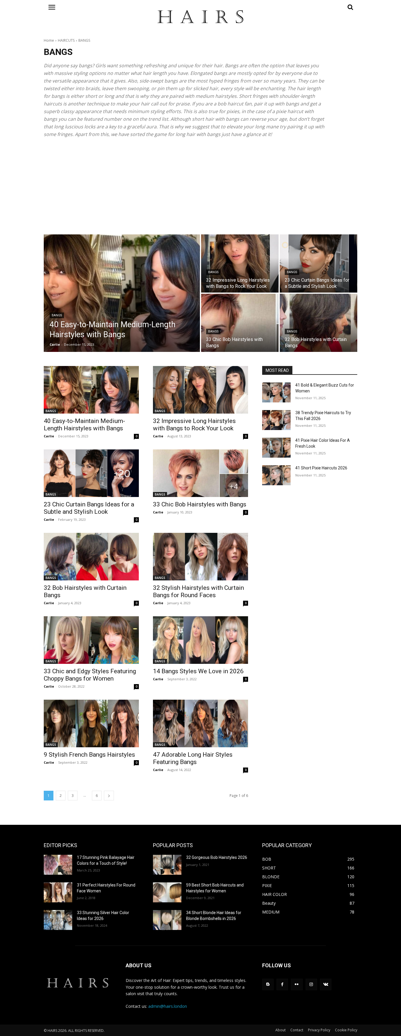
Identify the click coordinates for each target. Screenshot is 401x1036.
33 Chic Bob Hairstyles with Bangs (199, 504)
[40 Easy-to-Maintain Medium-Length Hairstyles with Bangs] (122, 293)
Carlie (49, 436)
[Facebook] (282, 984)
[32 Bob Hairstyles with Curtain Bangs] (318, 323)
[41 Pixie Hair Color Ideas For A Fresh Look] (276, 448)
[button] (309, 7)
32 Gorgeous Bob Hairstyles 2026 (216, 857)
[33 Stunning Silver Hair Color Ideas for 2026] (58, 920)
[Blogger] (268, 984)
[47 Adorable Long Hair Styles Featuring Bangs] (200, 723)
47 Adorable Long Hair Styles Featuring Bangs (192, 758)
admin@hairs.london (167, 1006)
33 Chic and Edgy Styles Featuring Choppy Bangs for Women (90, 675)
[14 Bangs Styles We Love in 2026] (200, 640)
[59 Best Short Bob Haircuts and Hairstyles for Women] (167, 892)
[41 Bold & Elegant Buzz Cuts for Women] (276, 392)
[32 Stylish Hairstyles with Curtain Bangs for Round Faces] (200, 556)
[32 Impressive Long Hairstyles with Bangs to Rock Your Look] (240, 263)
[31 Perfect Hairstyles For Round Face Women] (58, 892)
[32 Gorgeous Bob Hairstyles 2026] (167, 865)
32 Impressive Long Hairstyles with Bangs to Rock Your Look (194, 424)
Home (49, 40)
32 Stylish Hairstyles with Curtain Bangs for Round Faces (198, 591)
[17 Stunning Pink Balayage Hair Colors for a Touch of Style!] (58, 865)
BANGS (57, 315)
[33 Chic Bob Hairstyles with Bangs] (240, 323)
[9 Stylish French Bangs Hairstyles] (91, 723)
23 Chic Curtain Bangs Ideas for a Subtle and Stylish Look (89, 508)
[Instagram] (311, 984)
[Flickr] (296, 984)
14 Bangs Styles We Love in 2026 (198, 671)
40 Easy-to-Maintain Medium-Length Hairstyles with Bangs (84, 424)
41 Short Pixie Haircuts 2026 (321, 468)
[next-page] (109, 795)
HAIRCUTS (66, 40)
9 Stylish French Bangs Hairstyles (89, 754)
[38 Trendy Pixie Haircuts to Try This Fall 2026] (276, 420)
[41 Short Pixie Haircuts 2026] (276, 475)
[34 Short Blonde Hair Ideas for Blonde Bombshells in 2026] (167, 920)
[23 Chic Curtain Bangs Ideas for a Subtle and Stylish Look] (318, 263)
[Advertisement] (200, 186)
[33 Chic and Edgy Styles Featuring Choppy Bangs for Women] (91, 640)
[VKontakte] (325, 984)
